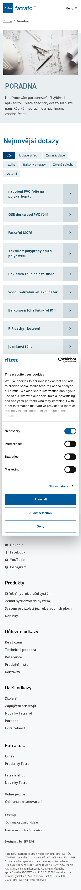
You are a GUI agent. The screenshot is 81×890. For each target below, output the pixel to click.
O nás (9, 756)
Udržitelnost (15, 728)
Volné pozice (15, 794)
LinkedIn (16, 545)
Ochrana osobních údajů (21, 822)
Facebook (17, 552)
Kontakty (12, 672)
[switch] (70, 444)
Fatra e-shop (15, 775)
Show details (58, 486)
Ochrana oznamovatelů (24, 801)
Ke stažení (13, 642)
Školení (11, 698)
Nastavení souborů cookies (23, 830)
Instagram (18, 567)
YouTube (17, 559)
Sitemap (10, 815)
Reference (13, 657)
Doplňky (11, 616)
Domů (7, 21)
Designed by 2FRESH (19, 841)
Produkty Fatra (17, 763)
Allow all (40, 499)
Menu (69, 8)
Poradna (11, 720)
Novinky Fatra (16, 782)
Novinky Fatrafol (18, 713)
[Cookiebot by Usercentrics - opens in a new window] (58, 360)
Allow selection (40, 513)
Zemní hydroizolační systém (27, 601)
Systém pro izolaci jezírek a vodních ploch (38, 608)
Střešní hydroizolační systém (28, 593)
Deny (40, 526)
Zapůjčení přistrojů (20, 706)
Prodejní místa (16, 664)
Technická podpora (20, 649)
